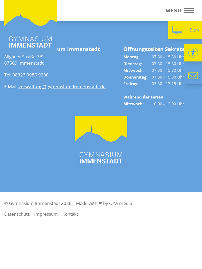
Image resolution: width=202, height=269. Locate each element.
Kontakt (70, 214)
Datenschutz (17, 214)
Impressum (46, 214)
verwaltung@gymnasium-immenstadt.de (62, 87)
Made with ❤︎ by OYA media (104, 203)
